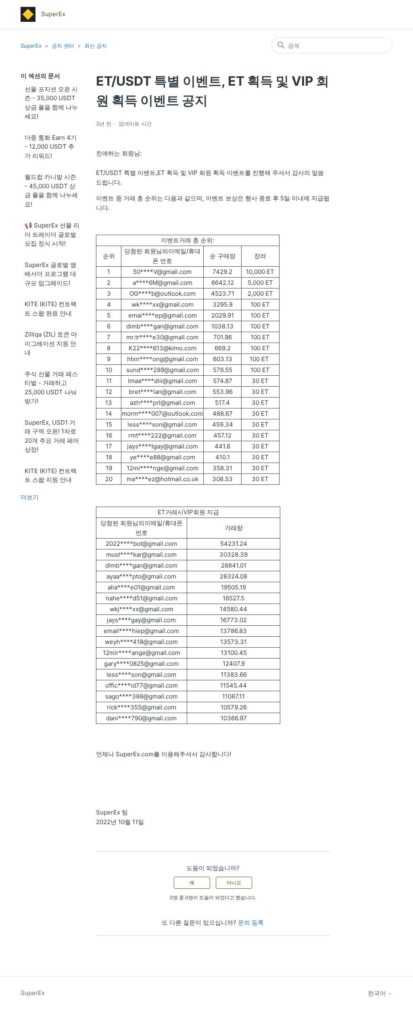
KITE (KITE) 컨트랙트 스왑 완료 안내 (51, 308)
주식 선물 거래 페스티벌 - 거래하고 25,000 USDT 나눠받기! (51, 387)
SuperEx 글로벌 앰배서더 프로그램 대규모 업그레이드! (50, 274)
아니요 (234, 883)
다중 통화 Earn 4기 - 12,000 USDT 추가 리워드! (51, 147)
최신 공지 (95, 45)
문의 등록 (251, 922)
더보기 (30, 497)
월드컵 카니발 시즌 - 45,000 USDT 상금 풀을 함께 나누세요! (51, 190)
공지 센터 (63, 45)
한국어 (378, 993)
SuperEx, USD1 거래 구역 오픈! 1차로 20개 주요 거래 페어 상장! (52, 436)
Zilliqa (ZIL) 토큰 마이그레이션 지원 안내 (51, 343)
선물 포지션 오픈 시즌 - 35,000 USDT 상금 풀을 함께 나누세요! (51, 102)
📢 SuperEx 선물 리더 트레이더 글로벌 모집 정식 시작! (52, 234)
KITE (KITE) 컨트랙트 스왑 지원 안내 (51, 475)
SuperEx (31, 45)
